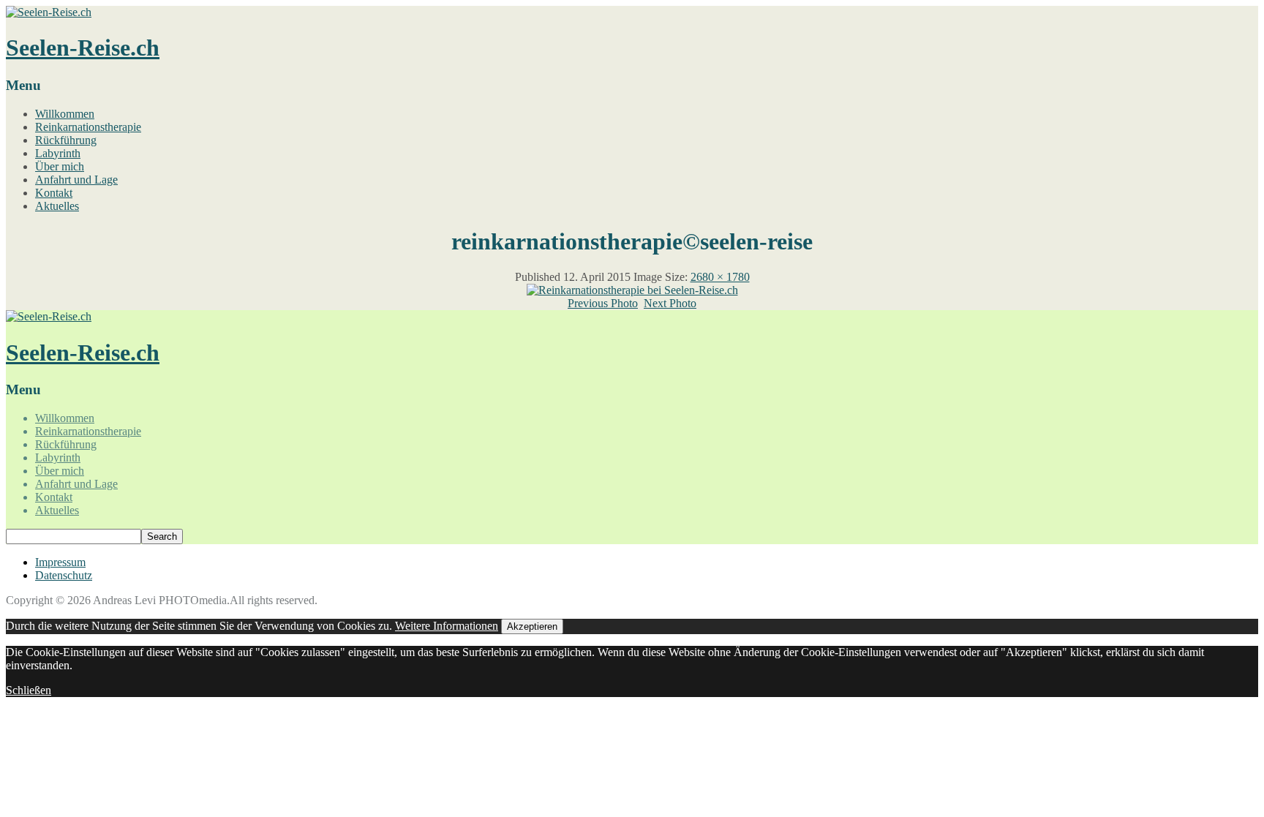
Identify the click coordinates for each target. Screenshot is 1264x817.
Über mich (59, 166)
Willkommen (64, 114)
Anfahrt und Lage (76, 179)
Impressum (60, 562)
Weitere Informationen (446, 626)
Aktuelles (57, 206)
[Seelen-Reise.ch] (48, 12)
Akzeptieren (532, 626)
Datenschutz (63, 575)
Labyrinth (57, 153)
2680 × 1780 (720, 277)
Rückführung (66, 140)
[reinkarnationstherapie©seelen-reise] (632, 290)
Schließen (28, 690)
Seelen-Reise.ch (82, 47)
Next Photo (670, 303)
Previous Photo (603, 303)
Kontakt (53, 193)
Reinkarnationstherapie (88, 127)
